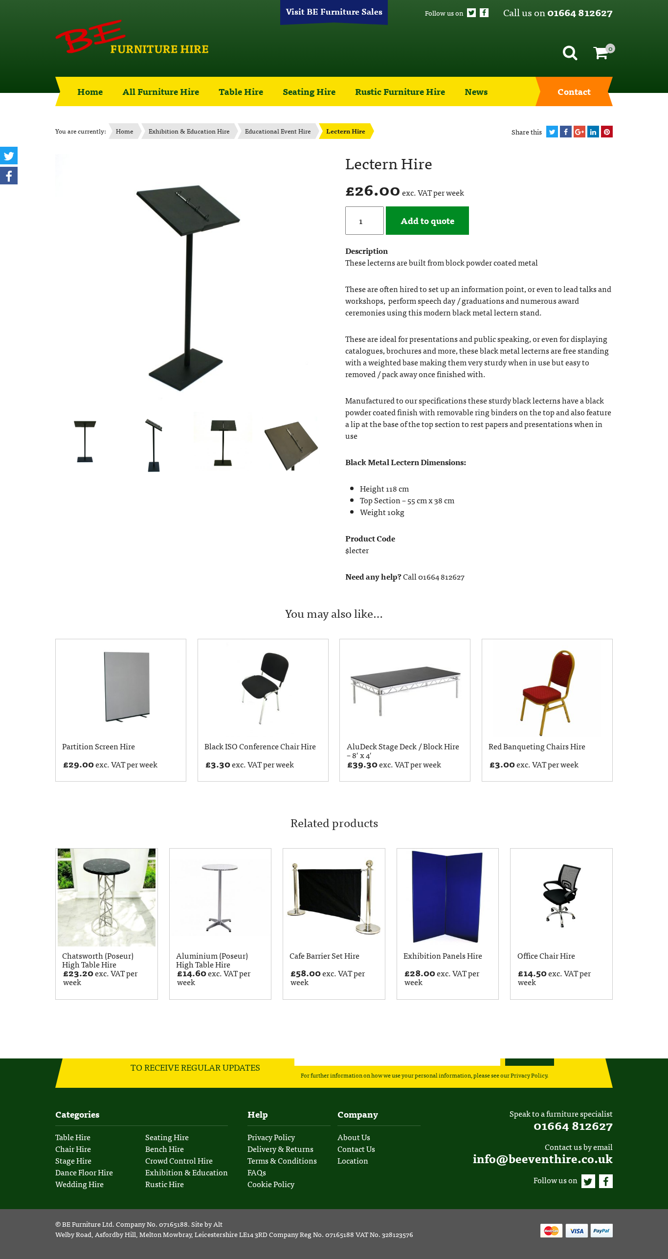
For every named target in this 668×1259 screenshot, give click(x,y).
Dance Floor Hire (84, 1172)
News (476, 91)
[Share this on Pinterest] (607, 131)
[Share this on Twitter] (552, 131)
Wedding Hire (79, 1183)
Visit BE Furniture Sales (334, 11)
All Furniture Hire (160, 91)
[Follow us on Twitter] (471, 12)
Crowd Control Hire (179, 1160)
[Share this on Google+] (579, 131)
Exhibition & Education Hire (189, 131)
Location (352, 1160)
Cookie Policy (270, 1183)
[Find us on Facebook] (484, 12)
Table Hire (241, 91)
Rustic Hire (164, 1183)
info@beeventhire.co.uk (543, 1158)
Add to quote (427, 220)
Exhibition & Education (186, 1172)
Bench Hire (164, 1148)
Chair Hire (73, 1148)
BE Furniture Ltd (87, 1223)
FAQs (256, 1172)
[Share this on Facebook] (566, 131)
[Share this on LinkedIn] (593, 131)
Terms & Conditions (282, 1160)
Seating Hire (309, 91)
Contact (574, 91)
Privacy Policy (529, 1075)
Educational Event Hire (278, 131)
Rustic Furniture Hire (400, 91)
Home (90, 91)
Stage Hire (73, 1160)
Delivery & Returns (280, 1148)
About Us (353, 1136)
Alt (218, 1223)
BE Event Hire (131, 37)
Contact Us (356, 1148)
